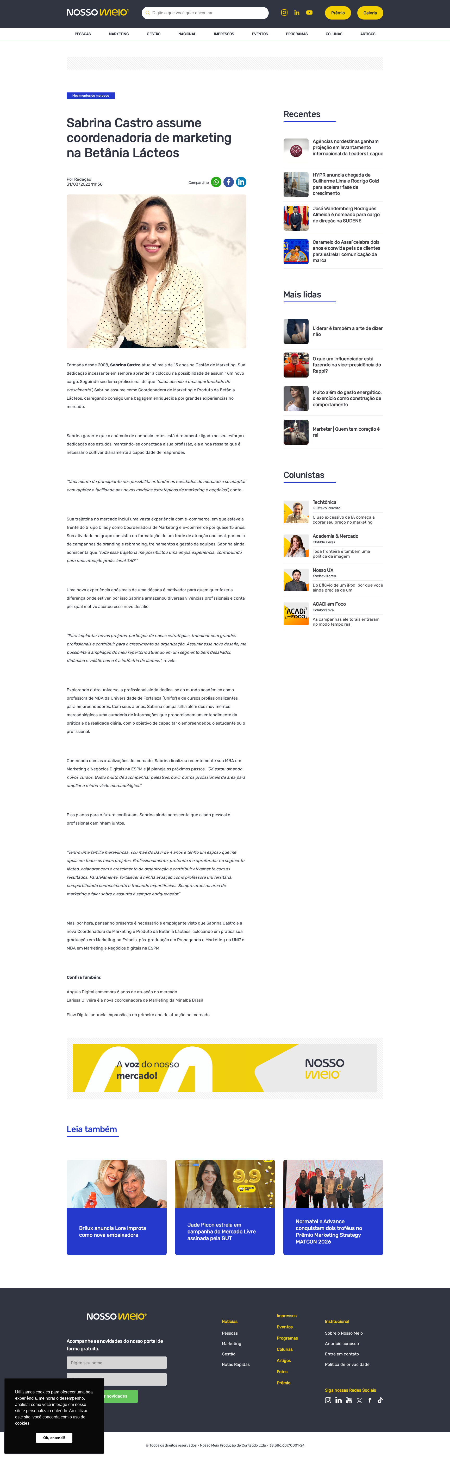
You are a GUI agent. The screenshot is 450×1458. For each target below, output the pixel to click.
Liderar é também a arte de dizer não (348, 331)
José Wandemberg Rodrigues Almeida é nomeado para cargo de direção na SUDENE (346, 215)
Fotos (282, 1371)
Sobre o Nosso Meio (344, 1333)
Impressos (224, 34)
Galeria (370, 12)
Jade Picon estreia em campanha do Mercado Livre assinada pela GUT (222, 1231)
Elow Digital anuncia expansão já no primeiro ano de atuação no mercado (138, 1014)
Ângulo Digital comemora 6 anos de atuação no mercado (122, 991)
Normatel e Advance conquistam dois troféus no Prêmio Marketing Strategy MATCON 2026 (329, 1231)
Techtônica (324, 502)
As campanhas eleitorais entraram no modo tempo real (346, 622)
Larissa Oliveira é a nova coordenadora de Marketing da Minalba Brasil (135, 1000)
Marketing (119, 34)
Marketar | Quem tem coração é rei (346, 432)
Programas (297, 34)
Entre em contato (342, 1354)
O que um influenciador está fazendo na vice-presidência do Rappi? (347, 365)
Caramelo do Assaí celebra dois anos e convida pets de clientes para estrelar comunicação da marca (346, 251)
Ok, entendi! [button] (54, 1438)
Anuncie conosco (342, 1343)
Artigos (368, 34)
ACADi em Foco (329, 604)
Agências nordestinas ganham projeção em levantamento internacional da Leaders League (348, 147)
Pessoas (83, 34)
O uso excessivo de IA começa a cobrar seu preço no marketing (344, 520)
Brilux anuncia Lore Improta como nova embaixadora (112, 1231)
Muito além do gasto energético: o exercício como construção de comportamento (347, 398)
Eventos (260, 34)
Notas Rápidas (236, 1364)
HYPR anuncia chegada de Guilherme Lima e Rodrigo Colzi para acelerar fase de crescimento (346, 184)
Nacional (187, 34)
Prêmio (338, 12)
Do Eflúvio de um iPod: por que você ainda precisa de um (348, 588)
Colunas (334, 34)
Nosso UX (323, 570)
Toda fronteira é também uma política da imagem (341, 554)
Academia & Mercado (335, 536)
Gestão (153, 34)
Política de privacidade (347, 1364)
